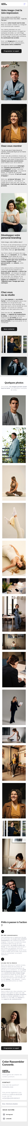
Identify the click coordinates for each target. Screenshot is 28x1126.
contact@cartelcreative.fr (11, 1098)
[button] (24, 4)
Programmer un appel (11, 51)
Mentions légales (12, 1104)
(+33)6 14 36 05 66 (15, 1094)
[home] (4, 4)
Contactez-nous (7, 1087)
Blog (3, 1104)
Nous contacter (9, 329)
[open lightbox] (14, 763)
